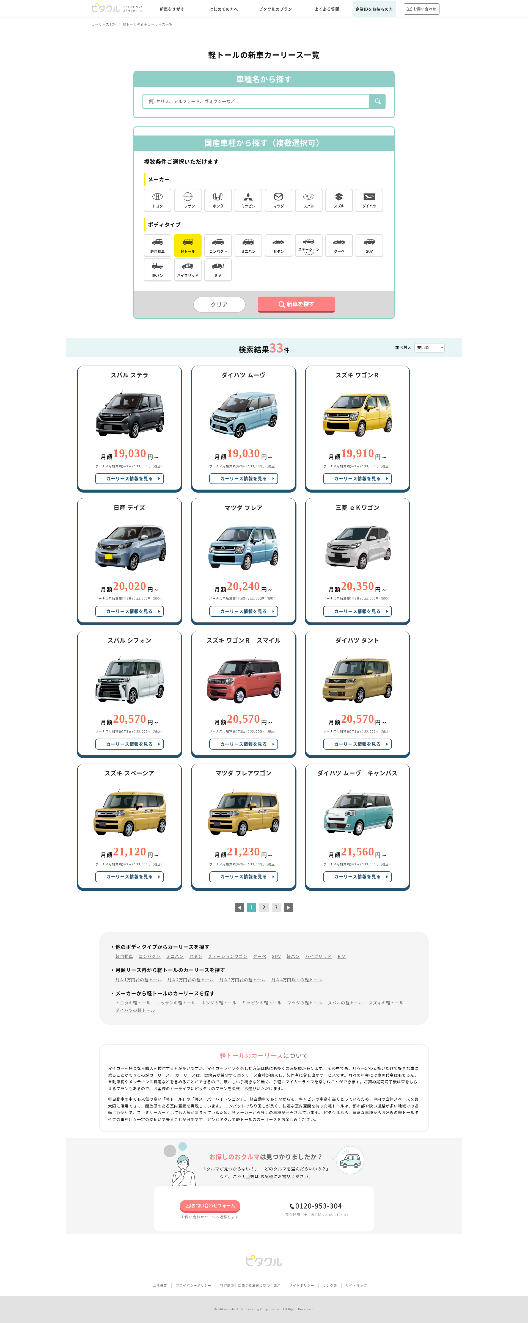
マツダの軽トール (304, 1003)
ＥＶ (341, 956)
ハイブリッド (318, 956)
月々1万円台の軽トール (139, 979)
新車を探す (300, 304)
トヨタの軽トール (133, 1003)
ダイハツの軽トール (135, 1010)
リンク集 (330, 1285)
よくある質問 (327, 9)
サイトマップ (356, 1285)
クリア (219, 304)
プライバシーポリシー (193, 1285)
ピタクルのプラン (275, 9)
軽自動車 (124, 956)
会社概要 (160, 1285)
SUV (276, 956)
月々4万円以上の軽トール (296, 979)
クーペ (259, 956)
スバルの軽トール (345, 1003)
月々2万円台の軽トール (190, 979)
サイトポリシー (301, 1285)
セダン (195, 956)
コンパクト (150, 956)
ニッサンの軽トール (176, 1003)
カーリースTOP (104, 24)
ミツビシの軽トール (262, 1003)
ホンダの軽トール (219, 1003)
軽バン (293, 956)
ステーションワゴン (228, 956)
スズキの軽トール (386, 1003)
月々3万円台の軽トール (242, 979)
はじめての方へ (223, 9)
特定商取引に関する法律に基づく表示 (250, 1285)
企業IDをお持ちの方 (374, 9)
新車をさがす (172, 9)
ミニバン (175, 956)
